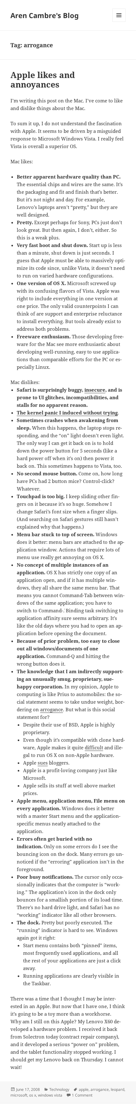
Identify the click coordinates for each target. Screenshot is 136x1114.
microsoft (18, 1095)
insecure (94, 390)
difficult (94, 747)
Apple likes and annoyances (42, 79)
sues (43, 762)
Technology (59, 1089)
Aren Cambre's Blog (44, 15)
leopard (117, 1089)
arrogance (51, 709)
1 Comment (82, 1095)
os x (32, 1095)
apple (84, 1089)
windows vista (50, 1095)
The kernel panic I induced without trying (67, 412)
